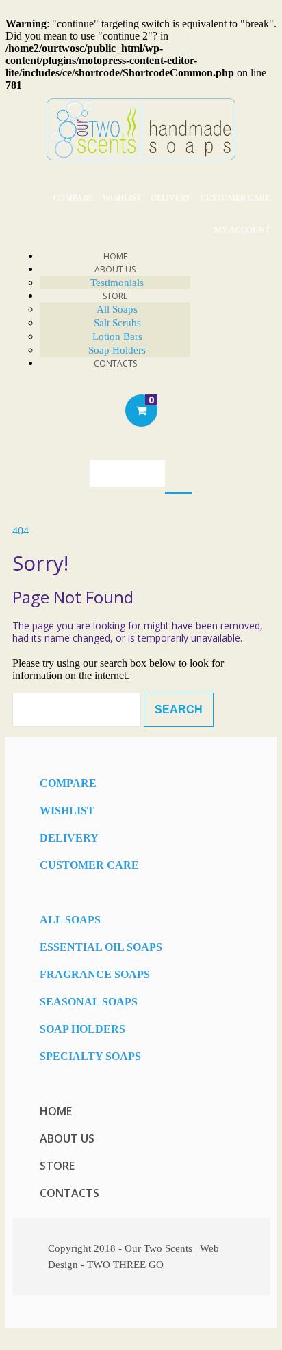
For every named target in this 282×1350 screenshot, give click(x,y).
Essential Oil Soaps (101, 947)
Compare (73, 198)
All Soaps (117, 309)
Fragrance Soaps (95, 974)
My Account (242, 230)
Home (56, 1111)
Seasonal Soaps (89, 1001)
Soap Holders (82, 1029)
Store (115, 296)
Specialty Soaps (90, 1056)
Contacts (115, 363)
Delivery (171, 198)
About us (67, 1138)
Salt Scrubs (117, 322)
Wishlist (122, 198)
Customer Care (235, 198)
